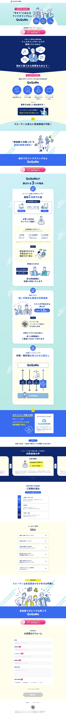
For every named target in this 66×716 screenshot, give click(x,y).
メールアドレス (18, 653)
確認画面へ (33, 695)
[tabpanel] (33, 466)
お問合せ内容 (17, 667)
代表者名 (17, 646)
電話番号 (17, 660)
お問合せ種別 (18, 679)
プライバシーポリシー (31, 689)
